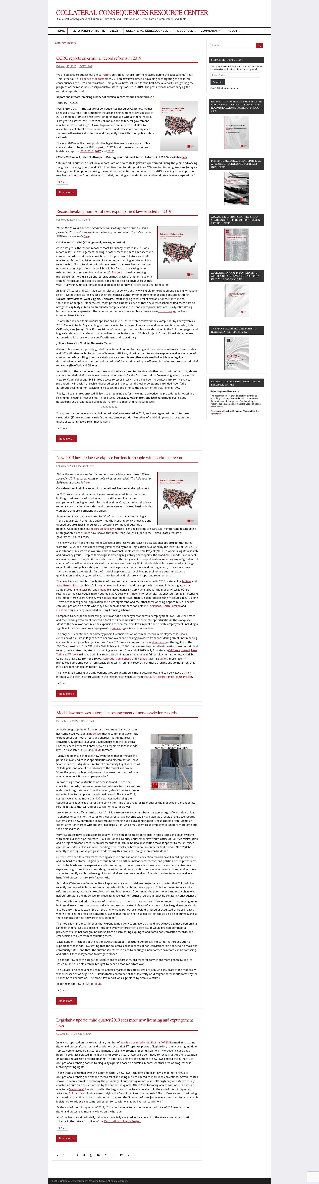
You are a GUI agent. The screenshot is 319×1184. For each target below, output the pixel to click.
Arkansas (155, 606)
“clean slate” (76, 1089)
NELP (169, 555)
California (174, 650)
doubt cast (159, 642)
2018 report (114, 272)
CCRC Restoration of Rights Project (170, 676)
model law (94, 733)
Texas (107, 597)
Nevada (103, 589)
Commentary (210, 30)
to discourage (167, 311)
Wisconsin (74, 654)
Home (61, 30)
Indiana (186, 581)
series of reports (94, 78)
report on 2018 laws (103, 528)
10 (98, 1155)
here (86, 236)
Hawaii (185, 650)
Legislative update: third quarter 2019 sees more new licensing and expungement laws (124, 1023)
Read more (65, 192)
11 (106, 1155)
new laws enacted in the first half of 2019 (145, 1042)
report (107, 74)
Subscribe (218, 82)
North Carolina (171, 606)
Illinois (183, 634)
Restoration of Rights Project (94, 30)
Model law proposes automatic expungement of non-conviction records (116, 712)
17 (121, 1155)
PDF (85, 750)
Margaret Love (86, 466)
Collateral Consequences (147, 30)
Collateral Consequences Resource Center (132, 12)
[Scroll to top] (312, 1177)
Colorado (108, 658)
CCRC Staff (85, 66)
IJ (159, 555)
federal (116, 628)
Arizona (135, 593)
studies (85, 533)
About (232, 30)
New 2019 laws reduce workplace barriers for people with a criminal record (119, 457)
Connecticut (123, 658)
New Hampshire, (66, 585)
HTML (97, 750)
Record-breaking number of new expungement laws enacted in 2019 (113, 211)
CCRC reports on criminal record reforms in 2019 (98, 58)
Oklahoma (62, 610)
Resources (184, 30)
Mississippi (85, 589)
